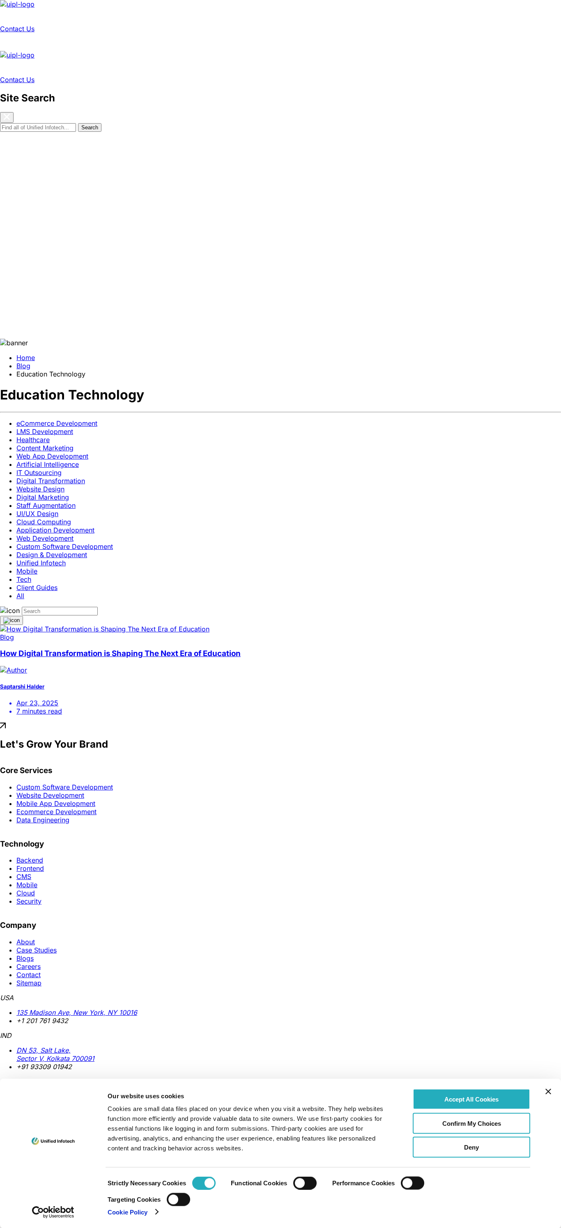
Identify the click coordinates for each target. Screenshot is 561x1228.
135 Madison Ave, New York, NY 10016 (76, 1012)
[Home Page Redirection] (17, 4)
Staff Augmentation (46, 505)
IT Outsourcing (39, 472)
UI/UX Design (37, 514)
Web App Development (52, 456)
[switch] (305, 1183)
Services (16, 16)
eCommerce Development (56, 423)
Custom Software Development (64, 546)
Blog (23, 366)
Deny (471, 1147)
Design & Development (51, 555)
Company (215, 16)
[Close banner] (548, 1092)
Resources (178, 16)
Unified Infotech (41, 563)
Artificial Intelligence (47, 464)
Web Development (45, 538)
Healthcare (33, 440)
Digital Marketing (42, 497)
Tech (23, 579)
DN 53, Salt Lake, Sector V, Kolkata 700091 (55, 1054)
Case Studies (136, 16)
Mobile (26, 571)
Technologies (55, 16)
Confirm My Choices (471, 1123)
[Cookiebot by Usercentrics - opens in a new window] (53, 1212)
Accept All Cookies (471, 1099)
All (20, 596)
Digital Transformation (50, 481)
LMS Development (44, 431)
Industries (96, 16)
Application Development (55, 530)
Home (25, 357)
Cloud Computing (43, 522)
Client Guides (36, 587)
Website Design (40, 489)
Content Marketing (45, 448)
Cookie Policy (127, 1211)
